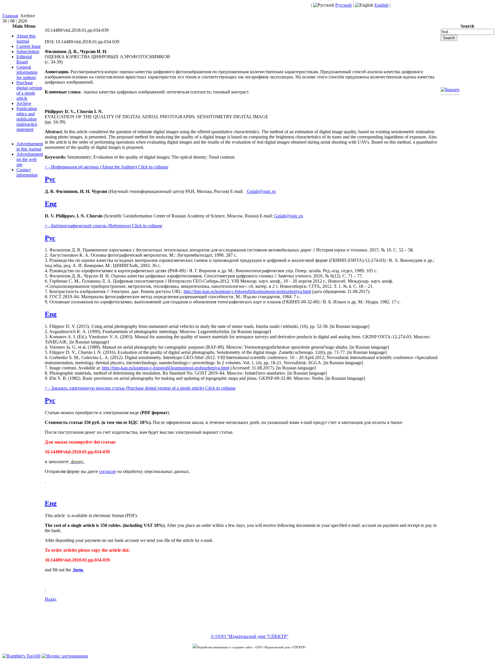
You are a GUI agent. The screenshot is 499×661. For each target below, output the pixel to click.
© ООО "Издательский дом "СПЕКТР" (249, 636)
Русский (343, 5)
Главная (10, 15)
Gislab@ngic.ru (261, 191)
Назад (50, 599)
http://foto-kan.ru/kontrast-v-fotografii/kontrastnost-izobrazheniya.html (247, 291)
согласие (107, 471)
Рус (50, 179)
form (78, 569)
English (381, 5)
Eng (51, 203)
